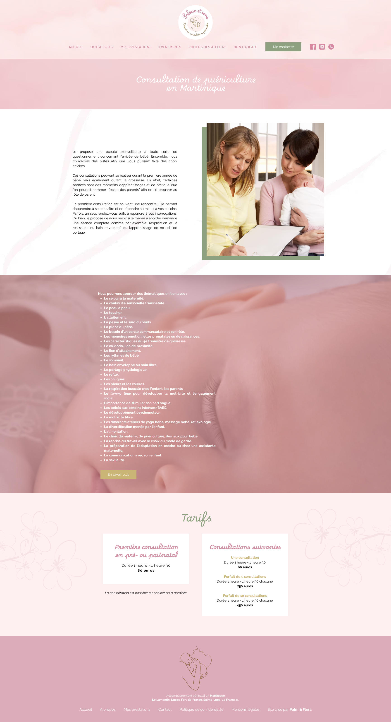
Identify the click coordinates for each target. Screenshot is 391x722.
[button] (136, 47)
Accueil (85, 709)
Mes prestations (137, 709)
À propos (108, 709)
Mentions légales (245, 709)
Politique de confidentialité (201, 709)
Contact (165, 709)
